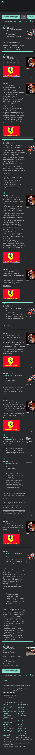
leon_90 (7, 30)
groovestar (8, 439)
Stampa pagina (31, 13)
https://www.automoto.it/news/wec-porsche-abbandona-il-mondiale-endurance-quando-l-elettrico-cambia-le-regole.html (14, 283)
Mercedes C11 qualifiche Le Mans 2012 (23, 733)
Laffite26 (7, 463)
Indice (5, 680)
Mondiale (7, 728)
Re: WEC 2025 (8, 28)
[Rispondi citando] (4, 25)
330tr (6, 649)
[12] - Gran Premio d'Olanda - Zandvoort (8, 709)
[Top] (31, 51)
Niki (6, 59)
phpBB (13, 685)
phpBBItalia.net (20, 689)
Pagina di (17, 21)
